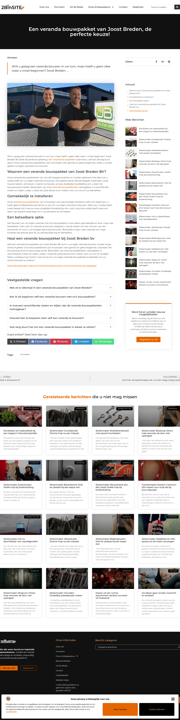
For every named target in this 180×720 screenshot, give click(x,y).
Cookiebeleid (62, 675)
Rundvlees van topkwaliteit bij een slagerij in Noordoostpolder (20, 432)
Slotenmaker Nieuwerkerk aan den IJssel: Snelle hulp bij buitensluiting (153, 196)
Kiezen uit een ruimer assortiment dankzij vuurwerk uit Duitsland (111, 595)
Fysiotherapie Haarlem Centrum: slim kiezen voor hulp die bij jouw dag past (155, 208)
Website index (62, 680)
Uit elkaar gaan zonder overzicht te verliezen (159, 594)
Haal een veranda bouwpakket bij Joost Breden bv (147, 105)
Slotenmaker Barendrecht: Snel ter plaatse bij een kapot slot (66, 486)
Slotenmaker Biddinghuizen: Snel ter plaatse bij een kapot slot (111, 541)
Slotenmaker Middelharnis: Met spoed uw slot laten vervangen (158, 540)
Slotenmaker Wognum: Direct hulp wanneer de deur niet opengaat (153, 262)
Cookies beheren (157, 709)
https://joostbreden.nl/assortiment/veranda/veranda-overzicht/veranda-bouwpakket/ (52, 265)
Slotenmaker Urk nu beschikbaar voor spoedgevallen (21, 540)
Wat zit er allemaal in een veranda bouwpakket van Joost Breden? (61, 287)
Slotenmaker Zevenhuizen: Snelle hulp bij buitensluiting (19, 486)
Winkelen (12, 57)
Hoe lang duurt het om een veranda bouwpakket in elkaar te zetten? (61, 327)
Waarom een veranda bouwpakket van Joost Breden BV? (149, 91)
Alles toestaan (120, 709)
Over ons (44, 7)
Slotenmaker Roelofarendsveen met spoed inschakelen (112, 432)
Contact (123, 7)
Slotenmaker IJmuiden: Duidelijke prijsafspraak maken (66, 594)
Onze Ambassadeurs (99, 7)
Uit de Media (76, 7)
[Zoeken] (177, 7)
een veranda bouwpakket (61, 159)
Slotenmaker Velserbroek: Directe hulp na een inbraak (64, 540)
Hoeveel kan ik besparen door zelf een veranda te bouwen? (61, 318)
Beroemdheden (63, 661)
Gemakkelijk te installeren (141, 97)
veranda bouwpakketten (65, 187)
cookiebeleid (11, 712)
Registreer (138, 7)
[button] (173, 699)
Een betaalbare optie (139, 101)
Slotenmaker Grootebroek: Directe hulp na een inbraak (64, 432)
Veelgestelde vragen (138, 110)
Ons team (59, 7)
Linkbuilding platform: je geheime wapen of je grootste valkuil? (67, 688)
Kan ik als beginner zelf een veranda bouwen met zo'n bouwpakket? (61, 296)
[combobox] (162, 7)
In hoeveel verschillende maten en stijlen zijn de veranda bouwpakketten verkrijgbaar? (61, 307)
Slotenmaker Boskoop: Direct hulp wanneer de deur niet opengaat (157, 433)
